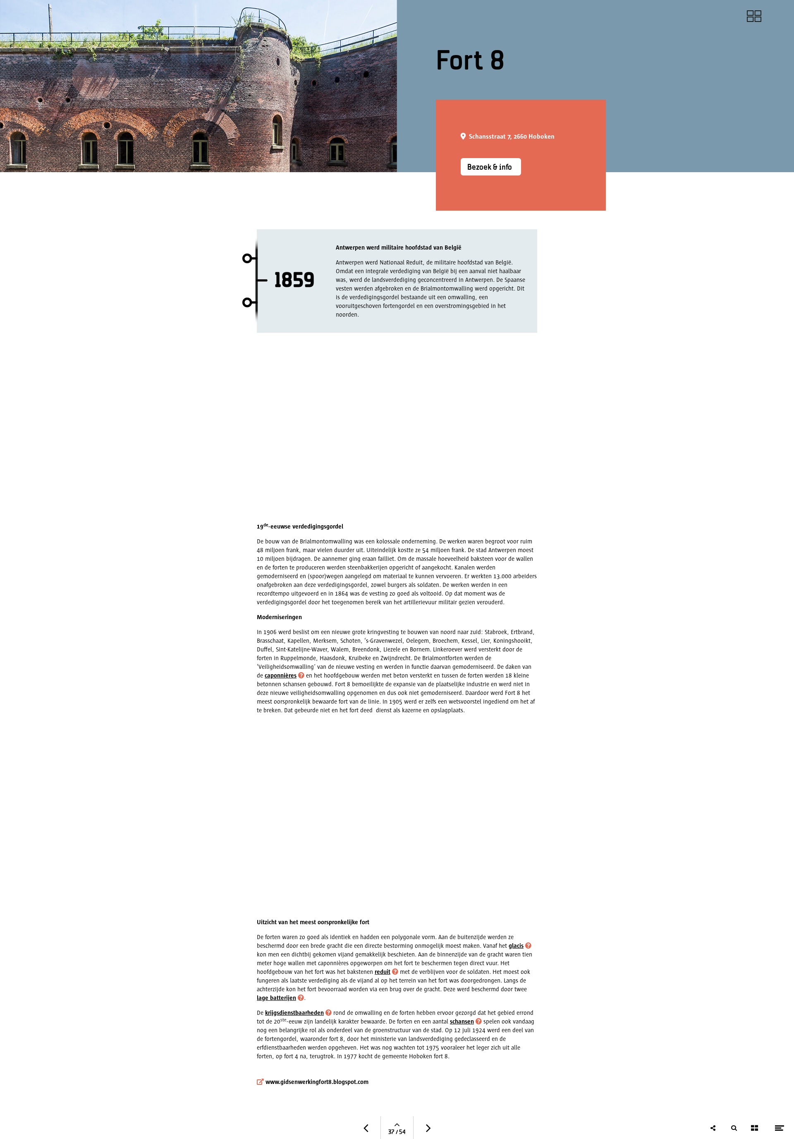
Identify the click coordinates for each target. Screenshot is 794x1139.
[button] (464, 1021)
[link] (754, 16)
